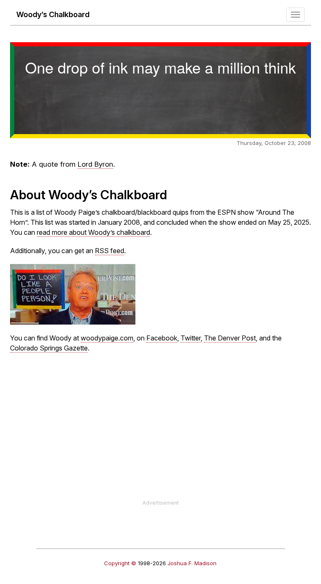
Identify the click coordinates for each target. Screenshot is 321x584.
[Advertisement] (160, 440)
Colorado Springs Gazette (49, 348)
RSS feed (109, 250)
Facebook (161, 338)
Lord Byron (95, 164)
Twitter (191, 338)
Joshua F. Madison (192, 563)
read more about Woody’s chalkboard (93, 232)
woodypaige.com (107, 338)
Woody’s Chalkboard (52, 14)
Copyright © (120, 563)
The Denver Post (230, 338)
